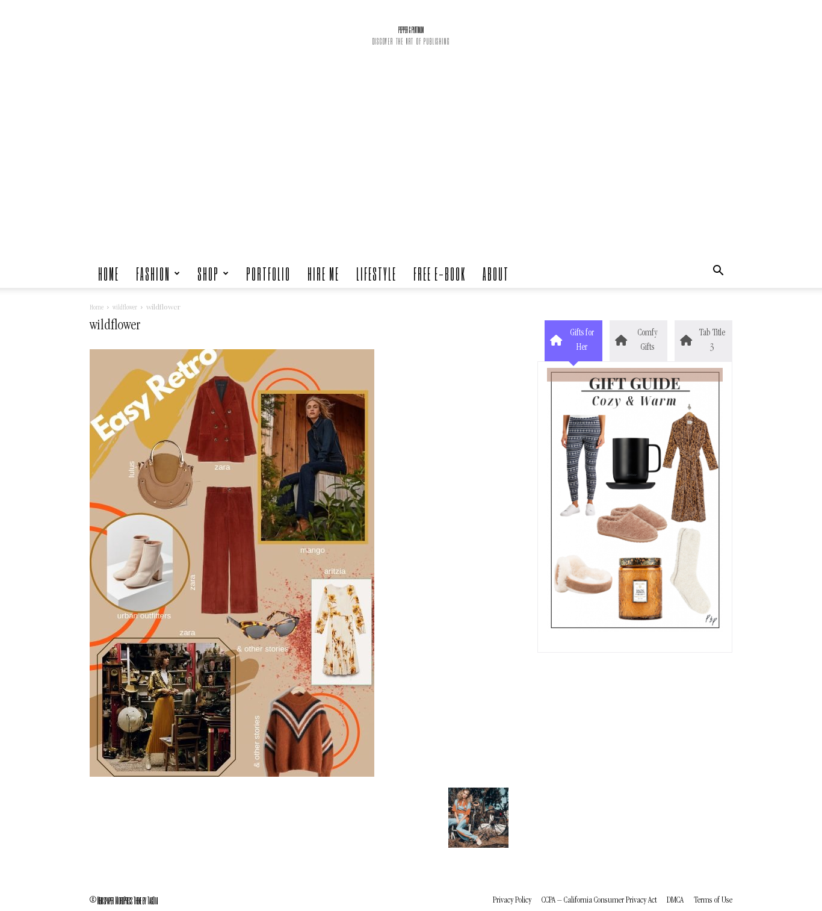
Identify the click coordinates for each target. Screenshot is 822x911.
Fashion (153, 273)
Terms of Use (713, 900)
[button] (717, 273)
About (496, 273)
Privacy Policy (512, 900)
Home (108, 273)
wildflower (125, 308)
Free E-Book (439, 273)
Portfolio (268, 273)
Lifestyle (376, 273)
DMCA (675, 900)
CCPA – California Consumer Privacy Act (599, 900)
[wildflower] (232, 775)
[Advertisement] (411, 168)
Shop (208, 273)
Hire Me (323, 273)
